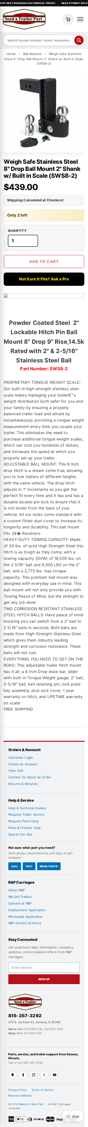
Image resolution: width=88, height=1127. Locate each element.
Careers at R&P (20, 903)
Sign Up (44, 979)
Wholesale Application (25, 917)
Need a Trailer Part (31, 1104)
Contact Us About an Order (29, 777)
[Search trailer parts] (79, 40)
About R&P (16, 890)
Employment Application (27, 910)
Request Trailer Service (26, 814)
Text (29, 866)
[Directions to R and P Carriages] (12, 1075)
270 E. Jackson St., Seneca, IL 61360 (34, 1022)
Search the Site (20, 834)
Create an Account (23, 764)
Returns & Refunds (23, 784)
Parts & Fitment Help (24, 828)
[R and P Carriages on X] (44, 1075)
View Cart (15, 770)
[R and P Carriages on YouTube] (54, 1075)
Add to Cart (44, 261)
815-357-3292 (25, 1015)
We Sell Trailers (20, 897)
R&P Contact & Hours (24, 923)
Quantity (17, 231)
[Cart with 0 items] (68, 19)
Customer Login (20, 757)
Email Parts (49, 866)
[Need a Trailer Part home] (24, 19)
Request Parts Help (23, 821)
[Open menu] (80, 19)
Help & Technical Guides (27, 808)
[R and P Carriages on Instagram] (33, 1075)
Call (14, 866)
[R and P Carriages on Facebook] (23, 1075)
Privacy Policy (17, 1090)
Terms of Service (43, 1090)
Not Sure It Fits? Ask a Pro (44, 278)
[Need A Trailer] (25, 1001)
